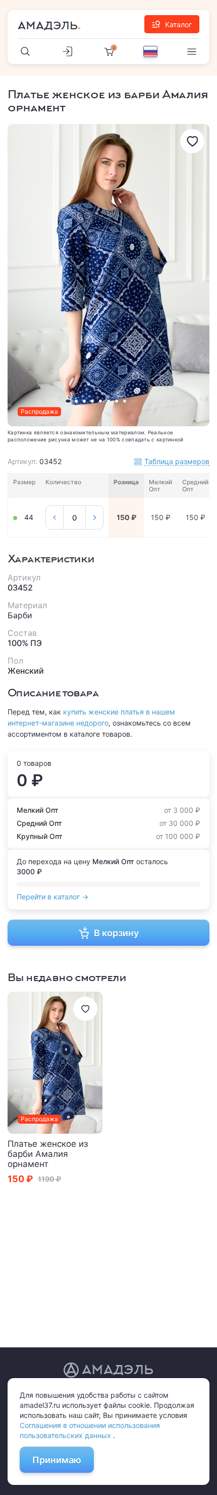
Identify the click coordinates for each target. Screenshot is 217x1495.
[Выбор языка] (150, 51)
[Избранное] (192, 141)
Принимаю (56, 1460)
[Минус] (54, 517)
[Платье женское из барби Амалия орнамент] (55, 1063)
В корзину (116, 933)
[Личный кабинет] (67, 51)
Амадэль (48, 25)
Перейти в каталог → (52, 896)
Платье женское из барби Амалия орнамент (48, 1154)
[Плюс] (94, 517)
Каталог (178, 24)
